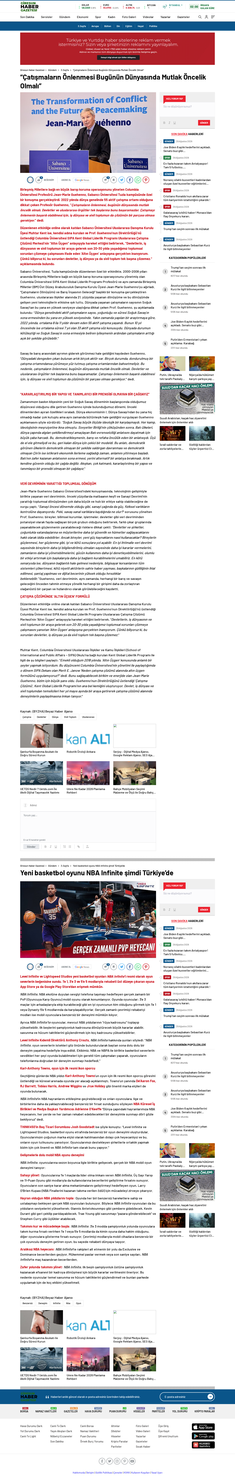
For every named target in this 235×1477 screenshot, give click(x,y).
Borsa (24, 1410)
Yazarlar (165, 17)
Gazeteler (183, 17)
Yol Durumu (179, 1410)
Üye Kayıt (163, 1431)
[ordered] (64, 846)
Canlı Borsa (87, 1426)
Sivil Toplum (70, 716)
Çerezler (118, 1472)
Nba (68, 1303)
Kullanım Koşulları (140, 1472)
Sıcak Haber (143, 1446)
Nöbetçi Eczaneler (61, 1436)
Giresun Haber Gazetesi (32, 70)
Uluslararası (88, 716)
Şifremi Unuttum (168, 1436)
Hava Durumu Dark (31, 1426)
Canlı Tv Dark (58, 1426)
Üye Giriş (163, 1426)
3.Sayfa (82, 26)
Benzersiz (28, 1303)
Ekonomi (82, 17)
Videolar (148, 17)
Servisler (47, 17)
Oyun (78, 1303)
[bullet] (69, 846)
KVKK (127, 1472)
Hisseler (139, 1410)
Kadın (111, 17)
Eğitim (128, 26)
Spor (98, 17)
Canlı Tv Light (28, 1436)
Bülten (107, 26)
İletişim (90, 1472)
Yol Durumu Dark (30, 1431)
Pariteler (158, 1410)
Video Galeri (143, 1431)
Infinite (56, 1303)
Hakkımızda (79, 1472)
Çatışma (27, 716)
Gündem (64, 17)
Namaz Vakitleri (46, 1410)
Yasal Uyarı (156, 1472)
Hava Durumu (93, 1410)
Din (118, 26)
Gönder (31, 846)
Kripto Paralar (205, 1410)
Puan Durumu (117, 1410)
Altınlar (115, 1426)
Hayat (141, 26)
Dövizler (116, 1431)
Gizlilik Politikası (103, 1472)
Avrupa (95, 26)
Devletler (41, 716)
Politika (153, 26)
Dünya (55, 716)
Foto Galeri (129, 17)
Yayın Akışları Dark (61, 1431)
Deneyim (42, 1303)
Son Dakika (27, 17)
